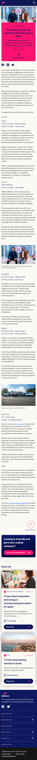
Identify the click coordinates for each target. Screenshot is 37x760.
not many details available (17, 503)
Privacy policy (6, 754)
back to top (31, 530)
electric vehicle (19, 424)
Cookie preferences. (8, 756)
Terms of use (19, 754)
